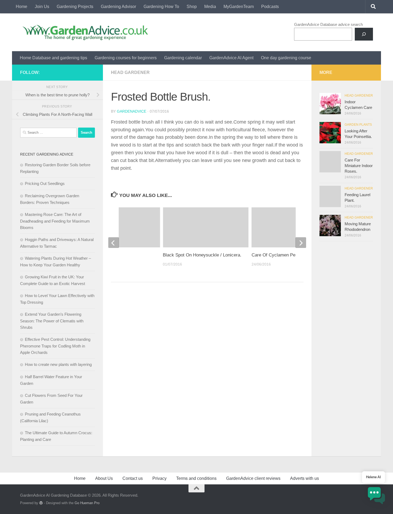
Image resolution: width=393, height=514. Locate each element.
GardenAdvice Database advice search (328, 24)
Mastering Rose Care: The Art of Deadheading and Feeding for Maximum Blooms (55, 221)
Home (21, 6)
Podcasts (270, 6)
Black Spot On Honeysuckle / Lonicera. (202, 255)
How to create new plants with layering (58, 364)
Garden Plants (358, 124)
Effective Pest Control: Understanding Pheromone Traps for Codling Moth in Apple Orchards (55, 346)
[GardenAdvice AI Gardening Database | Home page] (84, 32)
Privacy (159, 478)
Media (210, 6)
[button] (376, 496)
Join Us (42, 6)
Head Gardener (130, 72)
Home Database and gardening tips (53, 58)
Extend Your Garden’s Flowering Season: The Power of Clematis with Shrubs (51, 321)
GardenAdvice (131, 111)
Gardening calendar (183, 58)
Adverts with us (304, 478)
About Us (104, 478)
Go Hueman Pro (87, 503)
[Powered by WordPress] (41, 503)
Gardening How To (161, 6)
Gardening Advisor (118, 6)
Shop (192, 6)
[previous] (113, 242)
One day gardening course (286, 58)
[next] (300, 242)
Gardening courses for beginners (126, 58)
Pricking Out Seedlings (45, 183)
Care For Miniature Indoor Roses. (359, 165)
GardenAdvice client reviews (253, 478)
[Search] (364, 34)
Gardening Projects (75, 6)
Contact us (132, 478)
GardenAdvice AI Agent (231, 58)
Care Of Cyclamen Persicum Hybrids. (289, 255)
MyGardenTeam (239, 6)
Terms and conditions (196, 478)
